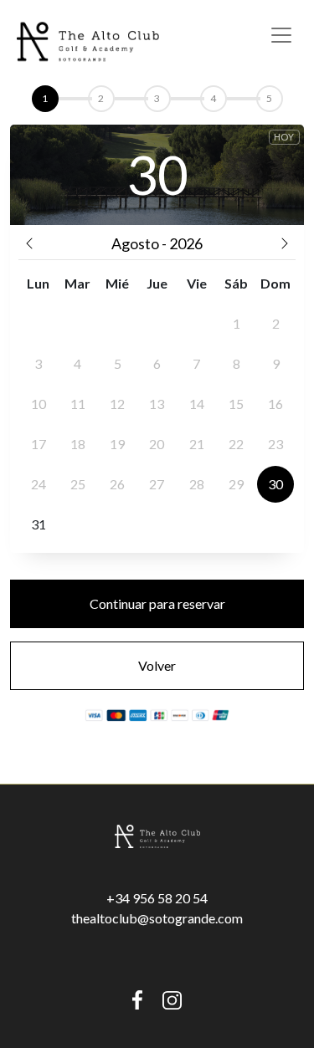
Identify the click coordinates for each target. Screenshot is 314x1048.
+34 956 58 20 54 (157, 898)
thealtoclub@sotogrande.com (157, 918)
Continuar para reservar (157, 603)
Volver (157, 665)
